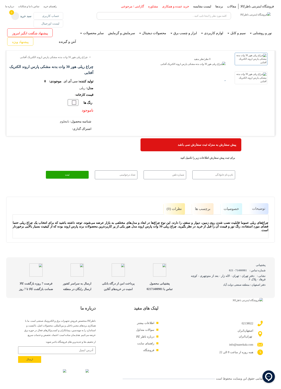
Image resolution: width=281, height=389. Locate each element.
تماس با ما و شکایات (28, 6)
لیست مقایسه (202, 6)
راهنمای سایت (145, 343)
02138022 (247, 323)
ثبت (67, 174)
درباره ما (9, 6)
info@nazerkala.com (241, 344)
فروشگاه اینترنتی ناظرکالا (257, 6)
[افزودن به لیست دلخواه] (225, 78)
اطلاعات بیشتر (145, 323)
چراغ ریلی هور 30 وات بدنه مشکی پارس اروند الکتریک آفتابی (54, 57)
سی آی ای (71, 81)
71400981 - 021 (238, 270)
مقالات (231, 6)
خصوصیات (231, 209)
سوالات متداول (145, 329)
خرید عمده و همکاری (175, 6)
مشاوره (153, 6)
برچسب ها (202, 209)
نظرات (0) (174, 209)
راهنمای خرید (50, 6)
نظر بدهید (199, 59)
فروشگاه (148, 350)
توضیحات (258, 209)
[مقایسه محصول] (226, 85)
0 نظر (207, 59)
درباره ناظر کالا (145, 336)
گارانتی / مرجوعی (132, 6)
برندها (219, 6)
